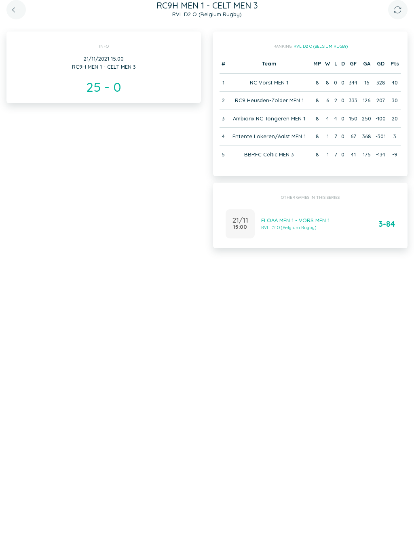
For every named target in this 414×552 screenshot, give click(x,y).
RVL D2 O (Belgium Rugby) (321, 46)
